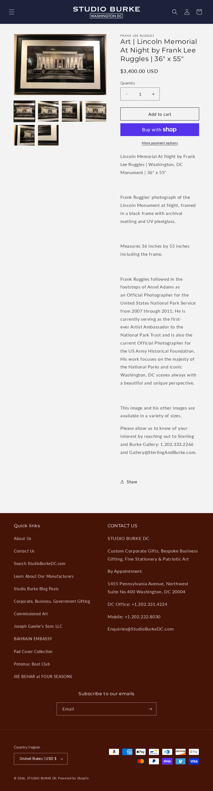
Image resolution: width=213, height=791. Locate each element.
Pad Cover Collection (33, 651)
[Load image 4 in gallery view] (95, 111)
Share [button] (132, 481)
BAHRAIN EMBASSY (33, 638)
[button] (12, 12)
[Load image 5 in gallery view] (24, 135)
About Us (22, 538)
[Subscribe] (150, 708)
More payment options (160, 143)
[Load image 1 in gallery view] (24, 111)
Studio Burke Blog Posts (36, 588)
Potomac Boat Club (32, 664)
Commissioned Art (31, 613)
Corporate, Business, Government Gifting (52, 601)
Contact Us (24, 551)
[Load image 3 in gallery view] (72, 111)
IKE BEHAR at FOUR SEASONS (43, 676)
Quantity (127, 83)
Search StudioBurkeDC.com (39, 563)
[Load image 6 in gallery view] (48, 135)
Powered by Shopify (73, 778)
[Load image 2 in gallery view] (48, 111)
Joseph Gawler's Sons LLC (38, 626)
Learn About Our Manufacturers (43, 576)
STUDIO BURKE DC (42, 778)
